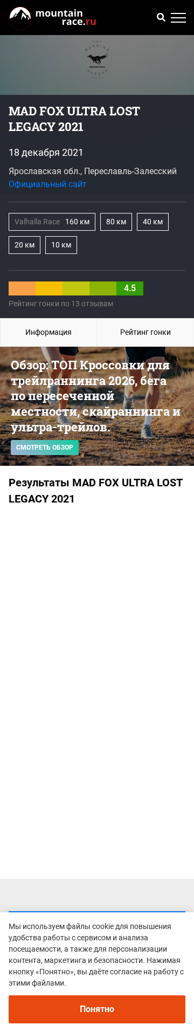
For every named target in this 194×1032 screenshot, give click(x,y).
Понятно (97, 1009)
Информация (48, 332)
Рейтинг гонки (145, 332)
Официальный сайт (48, 184)
